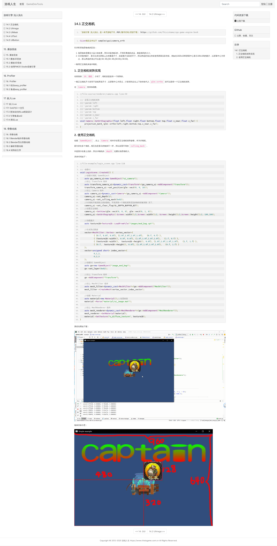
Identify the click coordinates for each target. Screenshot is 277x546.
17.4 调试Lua (12, 119)
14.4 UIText (11, 36)
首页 (22, 3)
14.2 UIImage (12, 28)
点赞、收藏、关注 (245, 35)
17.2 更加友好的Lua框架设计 (19, 112)
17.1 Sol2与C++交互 (15, 108)
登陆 (263, 4)
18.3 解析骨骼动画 (14, 146)
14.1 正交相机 (12, 24)
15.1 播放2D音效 (13, 59)
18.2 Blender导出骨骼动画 (18, 142)
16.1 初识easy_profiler (16, 85)
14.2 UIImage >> (157, 14)
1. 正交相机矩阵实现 (245, 54)
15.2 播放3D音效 (13, 62)
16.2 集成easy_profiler (16, 89)
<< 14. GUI (140, 14)
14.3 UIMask (12, 32)
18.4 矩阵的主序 (13, 150)
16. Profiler (11, 81)
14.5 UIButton (12, 40)
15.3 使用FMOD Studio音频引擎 (20, 66)
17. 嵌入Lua (11, 104)
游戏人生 (10, 4)
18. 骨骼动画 (12, 134)
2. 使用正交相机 (243, 57)
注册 (270, 4)
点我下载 (241, 21)
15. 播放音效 (12, 55)
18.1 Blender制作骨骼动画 (18, 138)
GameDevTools (34, 4)
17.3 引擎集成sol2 (14, 115)
